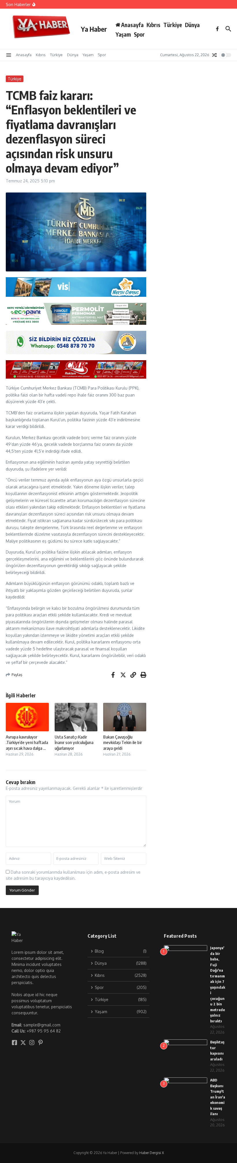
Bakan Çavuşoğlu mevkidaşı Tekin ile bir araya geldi (122, 742)
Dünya (192, 24)
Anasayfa (24, 54)
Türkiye (172, 24)
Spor (139, 34)
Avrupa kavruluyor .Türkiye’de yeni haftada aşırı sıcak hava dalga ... (27, 742)
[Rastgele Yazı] (214, 55)
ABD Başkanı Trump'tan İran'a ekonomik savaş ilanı (217, 1097)
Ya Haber (94, 28)
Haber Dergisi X (151, 1153)
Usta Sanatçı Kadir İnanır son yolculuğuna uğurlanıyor (74, 742)
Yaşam (123, 34)
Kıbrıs (153, 24)
